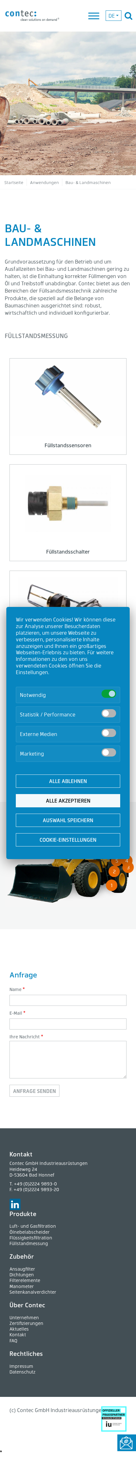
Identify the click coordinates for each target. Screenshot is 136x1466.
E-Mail (15, 1013)
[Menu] (94, 16)
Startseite (13, 182)
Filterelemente (24, 1280)
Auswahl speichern (68, 820)
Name (15, 989)
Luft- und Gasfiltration (32, 1226)
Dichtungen (21, 1275)
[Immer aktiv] (109, 694)
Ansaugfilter (22, 1269)
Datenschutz (22, 1372)
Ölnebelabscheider (29, 1232)
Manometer (21, 1286)
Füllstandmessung (28, 1243)
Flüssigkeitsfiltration (30, 1238)
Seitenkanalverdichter (32, 1292)
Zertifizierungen (26, 1323)
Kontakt (17, 1335)
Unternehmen (24, 1318)
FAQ (13, 1341)
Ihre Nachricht (24, 1037)
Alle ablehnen (68, 781)
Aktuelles (19, 1329)
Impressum (21, 1366)
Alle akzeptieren (68, 800)
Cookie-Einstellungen (68, 839)
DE (111, 15)
